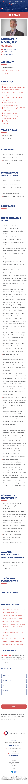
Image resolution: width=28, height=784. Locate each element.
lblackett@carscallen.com (11, 70)
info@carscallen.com (15, 3)
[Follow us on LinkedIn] (12, 772)
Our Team (14, 760)
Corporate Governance (11, 103)
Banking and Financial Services (14, 87)
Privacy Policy (14, 740)
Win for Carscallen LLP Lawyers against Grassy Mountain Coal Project (13, 632)
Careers (14, 765)
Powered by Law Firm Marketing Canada (14, 742)
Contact (14, 766)
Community (14, 763)
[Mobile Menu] (26, 9)
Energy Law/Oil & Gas (11, 105)
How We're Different (14, 762)
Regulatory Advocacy (11, 116)
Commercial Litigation (11, 89)
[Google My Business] (15, 772)
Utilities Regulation (10, 118)
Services (14, 759)
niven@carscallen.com (10, 49)
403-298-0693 (7, 74)
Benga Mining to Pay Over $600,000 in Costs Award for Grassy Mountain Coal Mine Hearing (14, 624)
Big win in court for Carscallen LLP (14, 644)
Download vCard (8, 54)
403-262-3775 (14, 4)
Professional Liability (11, 113)
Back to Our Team (9, 651)
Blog (14, 768)
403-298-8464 (8, 52)
